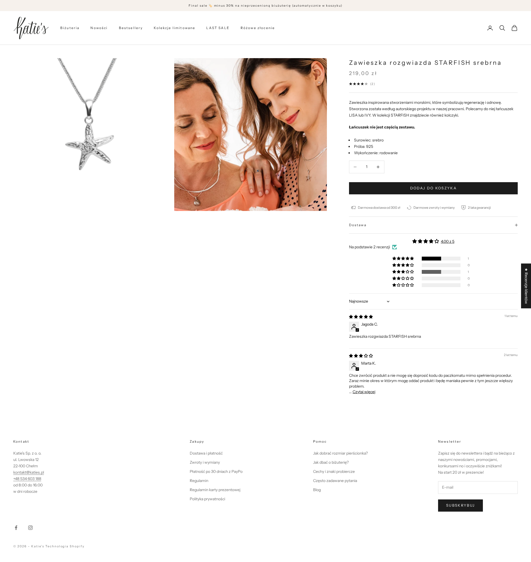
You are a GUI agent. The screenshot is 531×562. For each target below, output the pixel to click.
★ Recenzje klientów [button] (526, 286)
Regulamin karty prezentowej (215, 489)
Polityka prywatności (207, 498)
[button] (403, 259)
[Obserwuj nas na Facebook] (16, 527)
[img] (361, 316)
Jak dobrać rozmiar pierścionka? (340, 453)
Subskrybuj (460, 505)
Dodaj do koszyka (433, 188)
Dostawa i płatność (206, 453)
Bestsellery (131, 28)
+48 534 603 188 (27, 478)
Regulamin (199, 480)
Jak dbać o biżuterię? (331, 462)
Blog (317, 489)
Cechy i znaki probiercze (334, 471)
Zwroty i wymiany (205, 462)
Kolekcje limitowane (174, 28)
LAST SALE (217, 28)
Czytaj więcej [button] (364, 391)
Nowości (99, 28)
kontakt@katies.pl (28, 472)
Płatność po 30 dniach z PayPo (216, 471)
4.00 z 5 (447, 241)
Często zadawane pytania (335, 480)
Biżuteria (69, 28)
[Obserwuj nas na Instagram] (30, 527)
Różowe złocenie (258, 28)
